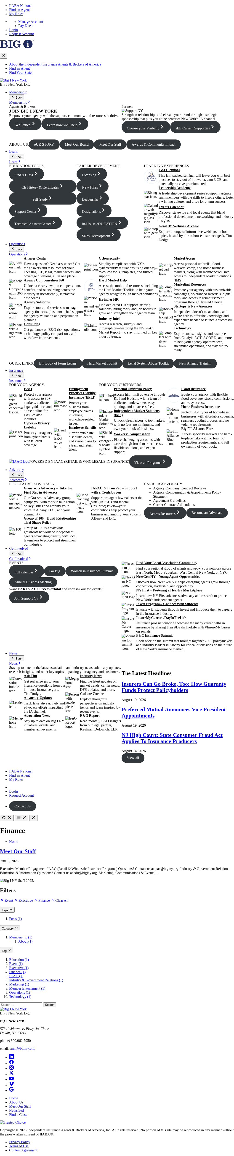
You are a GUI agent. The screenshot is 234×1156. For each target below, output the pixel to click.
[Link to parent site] (17, 47)
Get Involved (18, 548)
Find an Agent (19, 10)
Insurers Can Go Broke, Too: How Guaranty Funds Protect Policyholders (174, 687)
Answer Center (35, 258)
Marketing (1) (19, 984)
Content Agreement (23, 1150)
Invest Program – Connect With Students (167, 604)
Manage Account (30, 22)
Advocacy (16, 470)
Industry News (91, 676)
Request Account (21, 34)
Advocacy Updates (38, 698)
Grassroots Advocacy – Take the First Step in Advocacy (48, 490)
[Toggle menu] (21, 818)
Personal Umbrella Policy (133, 389)
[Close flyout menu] (3, 56)
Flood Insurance (193, 389)
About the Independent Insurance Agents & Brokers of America (55, 64)
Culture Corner (92, 694)
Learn (13, 151)
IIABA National (20, 6)
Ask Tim (30, 676)
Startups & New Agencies (193, 306)
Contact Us (22, 806)
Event (9, 900)
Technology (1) (20, 996)
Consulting (32, 324)
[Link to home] (13, 80)
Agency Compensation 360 (44, 280)
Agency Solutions (37, 302)
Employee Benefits (82, 427)
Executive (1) (19, 968)
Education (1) (19, 960)
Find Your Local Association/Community (166, 563)
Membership (18, 92)
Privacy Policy (19, 1142)
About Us (16, 1102)
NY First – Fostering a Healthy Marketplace (169, 590)
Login (13, 30)
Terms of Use (19, 1146)
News (13, 653)
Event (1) (16, 964)
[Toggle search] (7, 818)
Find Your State (20, 72)
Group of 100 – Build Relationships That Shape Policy (50, 520)
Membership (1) (20, 937)
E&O (28, 389)
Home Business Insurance (200, 407)
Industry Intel (109, 319)
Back (18, 97)
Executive (26, 900)
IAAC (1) (16, 976)
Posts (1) (15, 919)
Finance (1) (17, 972)
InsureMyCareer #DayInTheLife (161, 618)
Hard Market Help (113, 280)
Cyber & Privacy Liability (36, 425)
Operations (17, 244)
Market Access (185, 258)
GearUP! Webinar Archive (179, 226)
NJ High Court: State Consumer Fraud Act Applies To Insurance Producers (172, 738)
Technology (182, 328)
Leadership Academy (175, 188)
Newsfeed (16, 1110)
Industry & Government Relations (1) (36, 980)
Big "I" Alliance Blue (197, 429)
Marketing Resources (190, 284)
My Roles (16, 14)
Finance (44, 900)
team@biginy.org (22, 1048)
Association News (37, 715)
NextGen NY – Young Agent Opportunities (168, 576)
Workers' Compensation (132, 434)
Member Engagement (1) (27, 988)
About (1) (25, 941)
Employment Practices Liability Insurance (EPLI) (82, 393)
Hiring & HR (108, 299)
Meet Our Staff (18, 851)
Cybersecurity (109, 258)
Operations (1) (19, 992)
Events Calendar (171, 207)
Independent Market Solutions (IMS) (137, 413)
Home (13, 841)
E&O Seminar (169, 170)
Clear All (61, 900)
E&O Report (90, 715)
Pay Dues (25, 26)
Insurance (16, 370)
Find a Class (18, 1115)
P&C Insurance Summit (154, 635)
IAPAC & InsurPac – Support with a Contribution (114, 490)
